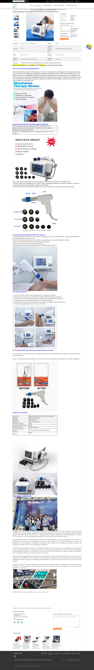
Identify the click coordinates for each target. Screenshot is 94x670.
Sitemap (78, 653)
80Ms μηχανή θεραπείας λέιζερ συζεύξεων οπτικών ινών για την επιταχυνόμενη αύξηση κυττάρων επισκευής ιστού (17, 646)
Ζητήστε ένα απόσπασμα (68, 1)
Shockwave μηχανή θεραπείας (29, 9)
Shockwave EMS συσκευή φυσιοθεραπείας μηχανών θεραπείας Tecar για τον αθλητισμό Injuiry (46, 646)
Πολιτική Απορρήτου (18, 659)
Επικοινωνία (62, 38)
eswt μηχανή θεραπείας (47, 608)
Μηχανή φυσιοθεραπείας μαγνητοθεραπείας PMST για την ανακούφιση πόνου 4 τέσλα (36, 646)
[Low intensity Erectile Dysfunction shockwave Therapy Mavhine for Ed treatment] (40, 27)
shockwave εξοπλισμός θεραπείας (36, 608)
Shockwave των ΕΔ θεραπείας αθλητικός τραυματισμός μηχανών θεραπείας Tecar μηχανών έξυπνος (56, 646)
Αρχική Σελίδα (15, 9)
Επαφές (73, 653)
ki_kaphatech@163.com (75, 662)
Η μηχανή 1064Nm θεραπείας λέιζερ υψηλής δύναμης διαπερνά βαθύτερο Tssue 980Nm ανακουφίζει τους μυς (27, 646)
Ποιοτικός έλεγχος (71, 5)
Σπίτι (32, 5)
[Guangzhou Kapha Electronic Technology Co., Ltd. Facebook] (15, 656)
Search (26, 1)
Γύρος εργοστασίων (58, 5)
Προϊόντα (37, 5)
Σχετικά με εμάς (57, 653)
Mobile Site (16, 663)
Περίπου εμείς (47, 5)
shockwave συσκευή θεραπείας (23, 608)
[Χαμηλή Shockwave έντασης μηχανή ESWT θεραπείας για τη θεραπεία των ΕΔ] (16, 23)
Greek (78, 1)
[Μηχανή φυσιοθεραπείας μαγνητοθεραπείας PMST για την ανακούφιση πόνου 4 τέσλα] (37, 639)
